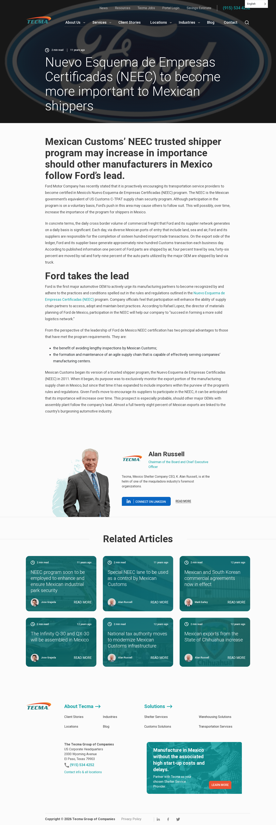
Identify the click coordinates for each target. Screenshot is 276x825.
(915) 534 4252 (236, 7)
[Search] (247, 22)
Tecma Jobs (146, 8)
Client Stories (129, 22)
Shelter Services (156, 717)
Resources (122, 8)
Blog (210, 22)
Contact (230, 22)
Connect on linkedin (150, 501)
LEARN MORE (220, 785)
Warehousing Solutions (215, 717)
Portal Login (170, 8)
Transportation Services (215, 726)
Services (99, 22)
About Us (72, 22)
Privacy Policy (131, 819)
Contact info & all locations (83, 772)
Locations (158, 22)
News (103, 8)
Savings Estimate (199, 8)
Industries (187, 22)
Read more (183, 501)
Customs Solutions (157, 726)
